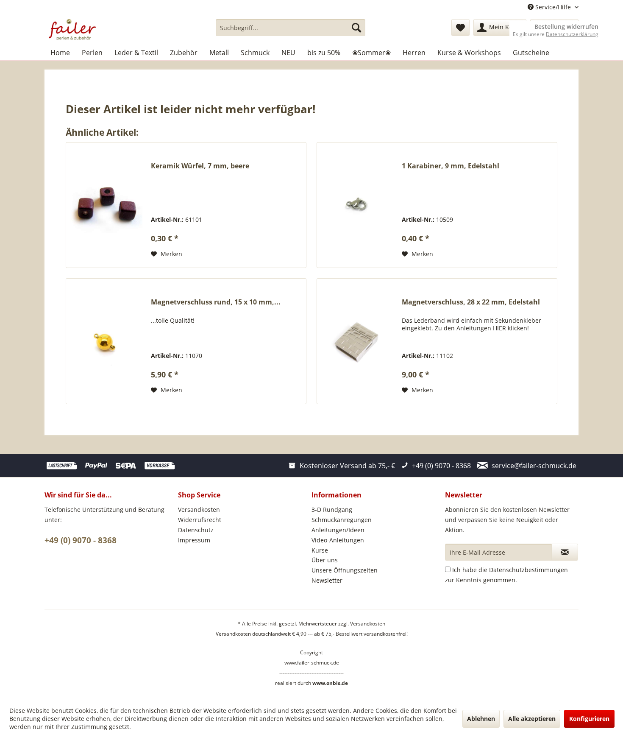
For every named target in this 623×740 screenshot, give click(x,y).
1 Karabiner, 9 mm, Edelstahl (450, 166)
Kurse (320, 550)
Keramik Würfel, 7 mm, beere (200, 166)
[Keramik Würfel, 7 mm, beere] (106, 205)
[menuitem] (290, 27)
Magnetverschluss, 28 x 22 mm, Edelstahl (471, 302)
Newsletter (327, 580)
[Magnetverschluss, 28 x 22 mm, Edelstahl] (357, 341)
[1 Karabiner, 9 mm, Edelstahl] (357, 205)
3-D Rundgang (332, 509)
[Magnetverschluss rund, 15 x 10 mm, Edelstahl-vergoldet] (106, 341)
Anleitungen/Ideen (338, 530)
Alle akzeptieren (532, 719)
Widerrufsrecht (199, 520)
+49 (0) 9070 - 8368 (80, 540)
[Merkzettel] (460, 27)
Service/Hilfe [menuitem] (553, 7)
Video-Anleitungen (338, 540)
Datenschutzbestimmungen (528, 570)
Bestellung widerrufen (566, 27)
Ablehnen (481, 719)
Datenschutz (196, 530)
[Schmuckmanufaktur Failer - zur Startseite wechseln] (72, 29)
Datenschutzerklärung (572, 34)
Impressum (194, 540)
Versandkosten (199, 509)
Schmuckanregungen (342, 520)
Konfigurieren (589, 719)
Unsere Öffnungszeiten (345, 570)
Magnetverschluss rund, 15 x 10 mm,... (216, 302)
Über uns (325, 560)
